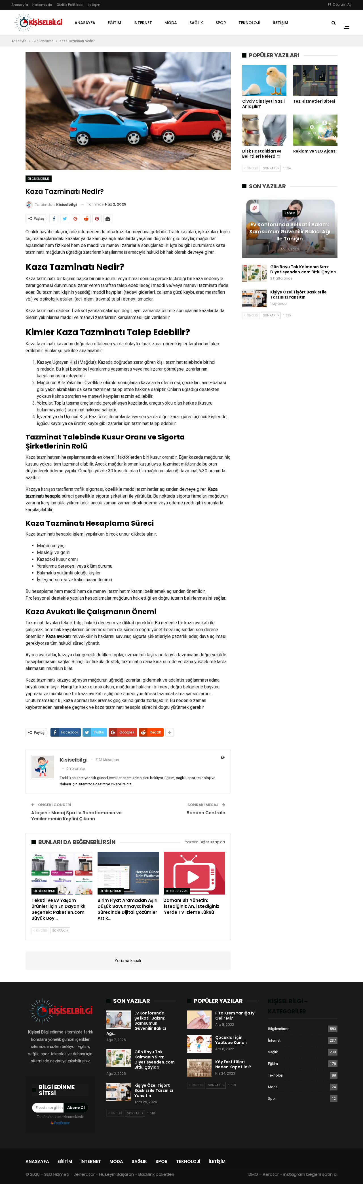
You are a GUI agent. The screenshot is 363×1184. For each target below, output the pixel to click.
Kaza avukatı (58, 636)
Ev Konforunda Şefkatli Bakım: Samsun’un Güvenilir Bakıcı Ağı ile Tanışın (289, 231)
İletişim (94, 4)
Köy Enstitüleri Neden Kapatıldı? (233, 1064)
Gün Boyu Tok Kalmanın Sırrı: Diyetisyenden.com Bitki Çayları (303, 269)
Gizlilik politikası (69, 4)
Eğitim (114, 23)
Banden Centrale (206, 813)
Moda (170, 23)
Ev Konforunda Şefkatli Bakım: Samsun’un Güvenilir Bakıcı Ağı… (136, 1023)
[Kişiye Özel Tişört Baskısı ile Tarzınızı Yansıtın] (254, 298)
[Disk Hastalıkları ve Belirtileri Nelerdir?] (264, 130)
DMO (253, 1174)
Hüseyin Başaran (116, 1174)
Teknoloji (249, 23)
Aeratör (271, 1174)
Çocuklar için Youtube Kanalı (231, 1040)
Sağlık (196, 23)
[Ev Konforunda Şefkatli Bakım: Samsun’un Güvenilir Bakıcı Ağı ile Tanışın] (118, 1019)
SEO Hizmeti (56, 1174)
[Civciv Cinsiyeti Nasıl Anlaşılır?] (264, 80)
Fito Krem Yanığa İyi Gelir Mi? (235, 1015)
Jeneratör (84, 1174)
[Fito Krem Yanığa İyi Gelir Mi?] (199, 1019)
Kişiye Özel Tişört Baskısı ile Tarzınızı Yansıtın (298, 294)
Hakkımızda (42, 4)
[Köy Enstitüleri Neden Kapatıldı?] (199, 1068)
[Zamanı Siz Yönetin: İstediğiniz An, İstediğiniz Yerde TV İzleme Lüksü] (194, 873)
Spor (221, 23)
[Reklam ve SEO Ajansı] (315, 130)
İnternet (143, 23)
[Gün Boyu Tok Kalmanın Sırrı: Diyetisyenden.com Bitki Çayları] (254, 273)
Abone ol (76, 1107)
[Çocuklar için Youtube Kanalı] (199, 1044)
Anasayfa (19, 4)
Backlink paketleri (156, 1174)
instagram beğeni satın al (310, 1174)
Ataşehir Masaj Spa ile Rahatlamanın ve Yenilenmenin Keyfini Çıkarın (76, 816)
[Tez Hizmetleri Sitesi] (315, 80)
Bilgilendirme (39, 178)
